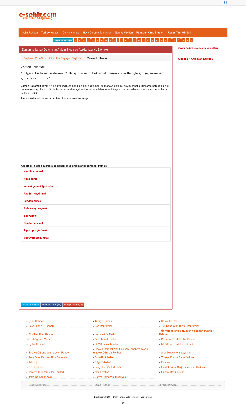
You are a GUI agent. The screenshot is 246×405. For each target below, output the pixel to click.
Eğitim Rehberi (36, 344)
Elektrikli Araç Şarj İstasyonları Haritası (183, 367)
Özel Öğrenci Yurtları (40, 339)
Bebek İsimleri (36, 367)
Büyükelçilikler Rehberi (41, 334)
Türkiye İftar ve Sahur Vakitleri (178, 357)
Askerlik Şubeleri (104, 357)
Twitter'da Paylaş (30, 304)
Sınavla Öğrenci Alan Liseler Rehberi (49, 352)
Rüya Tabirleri (103, 362)
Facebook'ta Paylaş (51, 304)
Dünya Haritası (71, 32)
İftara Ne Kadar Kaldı (40, 377)
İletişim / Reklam (103, 384)
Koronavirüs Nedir (105, 334)
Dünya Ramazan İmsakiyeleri (111, 377)
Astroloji (32, 362)
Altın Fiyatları (102, 372)
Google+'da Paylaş (73, 304)
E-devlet (166, 362)
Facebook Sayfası (167, 384)
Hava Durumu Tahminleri (97, 32)
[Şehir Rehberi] (38, 15)
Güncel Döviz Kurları (172, 372)
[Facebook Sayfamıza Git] (225, 2)
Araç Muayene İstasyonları (176, 352)
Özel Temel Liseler (105, 339)
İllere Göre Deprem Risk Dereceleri (48, 357)
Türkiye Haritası (50, 32)
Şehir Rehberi (30, 32)
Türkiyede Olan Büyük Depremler (180, 326)
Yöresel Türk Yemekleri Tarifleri (46, 372)
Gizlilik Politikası (38, 384)
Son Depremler (103, 326)
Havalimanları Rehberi (41, 326)
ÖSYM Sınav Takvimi (106, 344)
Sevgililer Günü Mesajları (109, 367)
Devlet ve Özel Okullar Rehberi (178, 339)
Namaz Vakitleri (124, 32)
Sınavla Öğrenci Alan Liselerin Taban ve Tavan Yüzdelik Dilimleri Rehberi (120, 350)
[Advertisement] (96, 128)
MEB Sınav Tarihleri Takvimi (177, 344)
